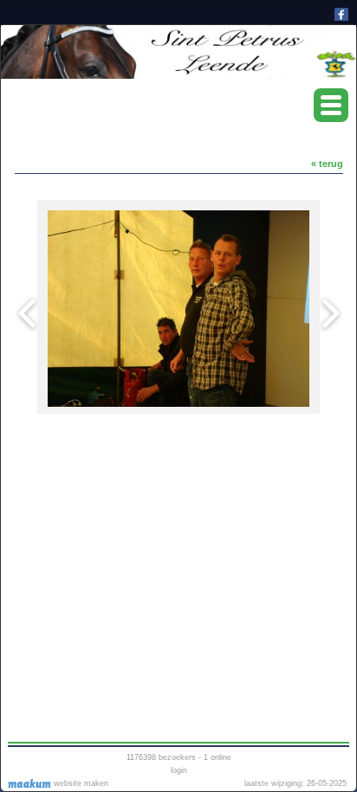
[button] (331, 105)
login (179, 770)
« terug (327, 163)
